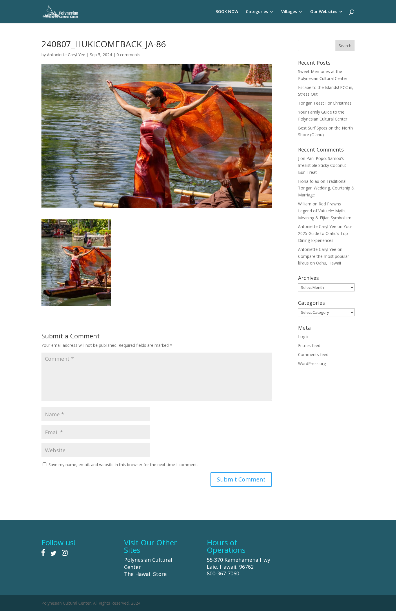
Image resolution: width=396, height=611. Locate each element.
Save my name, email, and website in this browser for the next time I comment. (123, 464)
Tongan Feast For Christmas (325, 103)
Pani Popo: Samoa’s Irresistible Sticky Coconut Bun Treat (322, 165)
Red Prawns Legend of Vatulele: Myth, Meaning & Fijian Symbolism (324, 210)
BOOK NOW (226, 12)
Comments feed (313, 354)
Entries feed (309, 345)
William (304, 204)
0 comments (128, 54)
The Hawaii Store (145, 573)
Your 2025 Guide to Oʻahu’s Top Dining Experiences (325, 233)
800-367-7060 (223, 573)
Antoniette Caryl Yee (66, 54)
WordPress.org (312, 363)
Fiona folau (308, 181)
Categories (257, 12)
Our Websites (323, 12)
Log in (304, 336)
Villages (289, 12)
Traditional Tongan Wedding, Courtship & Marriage (326, 188)
